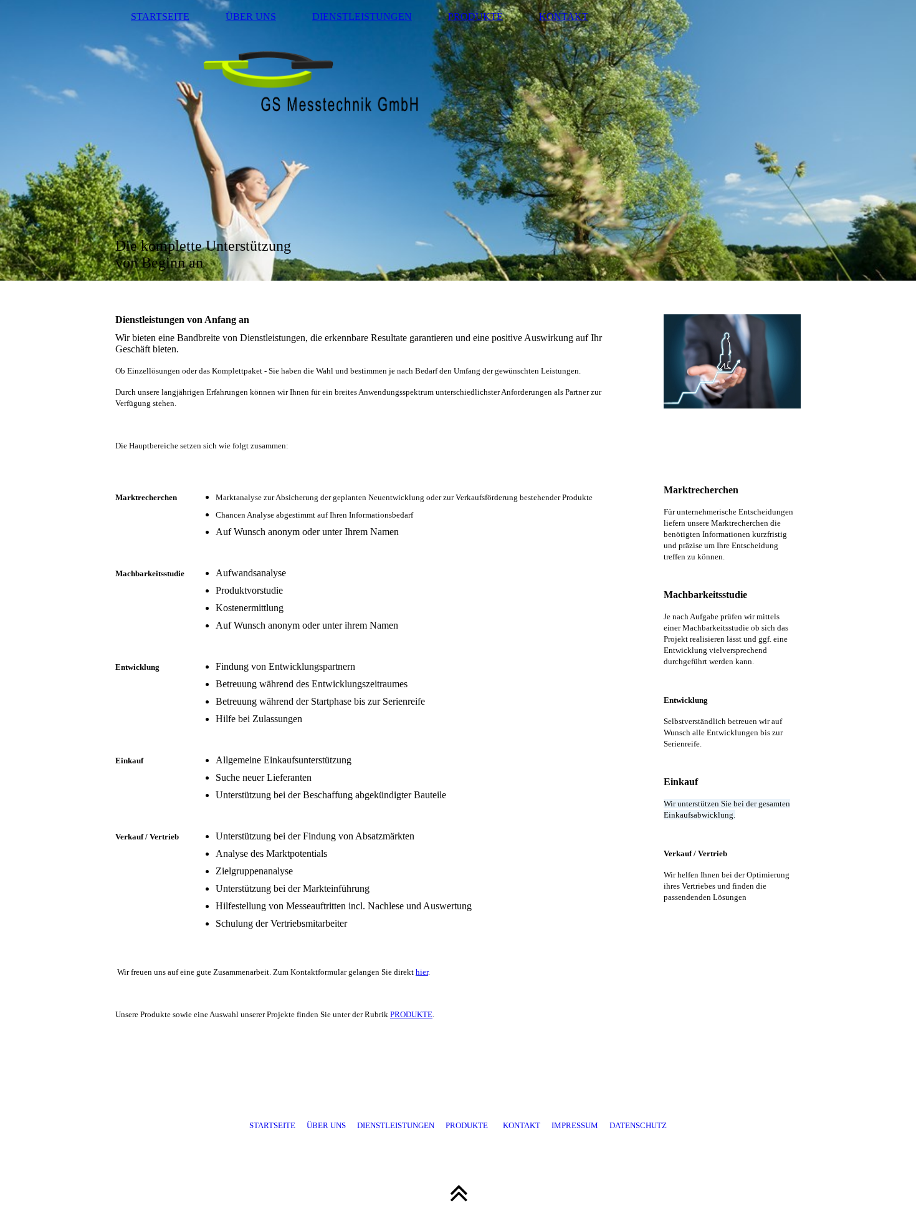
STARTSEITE (160, 16)
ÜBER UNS (251, 16)
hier (422, 972)
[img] (458, 140)
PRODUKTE (475, 16)
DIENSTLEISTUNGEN (362, 16)
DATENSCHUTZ (638, 1125)
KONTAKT (563, 16)
